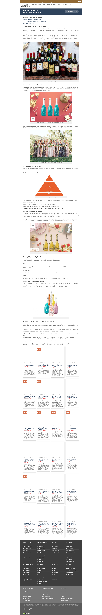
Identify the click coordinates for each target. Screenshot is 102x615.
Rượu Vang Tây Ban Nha (28, 577)
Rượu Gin (39, 572)
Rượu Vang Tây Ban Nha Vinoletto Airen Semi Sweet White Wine (29, 428)
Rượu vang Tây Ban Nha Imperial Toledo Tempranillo (72, 397)
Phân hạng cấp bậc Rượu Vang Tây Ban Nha (32, 19)
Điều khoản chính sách (66, 600)
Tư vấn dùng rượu (26, 594)
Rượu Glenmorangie (41, 554)
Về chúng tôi (63, 591)
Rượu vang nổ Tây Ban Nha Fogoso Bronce (71, 460)
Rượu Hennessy (55, 546)
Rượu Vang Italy (26, 572)
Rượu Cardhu (40, 559)
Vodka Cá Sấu (69, 546)
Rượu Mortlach (40, 552)
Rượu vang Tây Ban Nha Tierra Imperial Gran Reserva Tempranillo (57, 524)
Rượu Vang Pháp (26, 574)
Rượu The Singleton (41, 557)
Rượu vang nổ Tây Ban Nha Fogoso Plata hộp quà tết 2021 (71, 428)
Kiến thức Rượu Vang (27, 591)
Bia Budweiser (55, 572)
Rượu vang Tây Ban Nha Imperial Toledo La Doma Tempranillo (57, 365)
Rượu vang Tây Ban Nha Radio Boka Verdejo (43, 397)
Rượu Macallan (40, 546)
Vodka (59, 4)
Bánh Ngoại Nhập (69, 574)
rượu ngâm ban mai (70, 561)
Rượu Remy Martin (55, 552)
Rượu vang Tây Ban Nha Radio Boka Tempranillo (29, 397)
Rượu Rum (39, 570)
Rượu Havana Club (41, 568)
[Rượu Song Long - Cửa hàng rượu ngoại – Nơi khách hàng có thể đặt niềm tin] (25, 6)
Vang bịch (71, 4)
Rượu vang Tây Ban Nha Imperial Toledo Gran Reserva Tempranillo (29, 524)
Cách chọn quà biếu (27, 596)
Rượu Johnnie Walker (27, 546)
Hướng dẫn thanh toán (46, 591)
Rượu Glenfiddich (41, 548)
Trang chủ (25, 12)
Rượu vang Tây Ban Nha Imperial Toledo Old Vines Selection (71, 524)
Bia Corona (54, 570)
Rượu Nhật (34, 6)
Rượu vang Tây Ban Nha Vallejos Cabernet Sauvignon (29, 365)
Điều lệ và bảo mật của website (67, 598)
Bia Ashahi (54, 568)
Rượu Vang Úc (26, 568)
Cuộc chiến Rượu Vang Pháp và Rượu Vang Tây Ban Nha (34, 21)
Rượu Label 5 (25, 554)
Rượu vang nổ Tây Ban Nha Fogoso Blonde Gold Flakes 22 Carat (43, 524)
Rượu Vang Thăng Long (42, 581)
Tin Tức (62, 596)
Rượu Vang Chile (26, 570)
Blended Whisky (41, 4)
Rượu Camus (54, 554)
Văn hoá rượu (26, 598)
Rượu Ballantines (26, 550)
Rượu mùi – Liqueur (41, 577)
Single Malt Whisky (51, 4)
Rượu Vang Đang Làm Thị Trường (28, 580)
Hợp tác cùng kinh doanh (47, 594)
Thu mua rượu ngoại (46, 596)
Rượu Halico (68, 554)
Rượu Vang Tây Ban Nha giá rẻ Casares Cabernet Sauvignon (43, 365)
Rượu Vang (64, 4)
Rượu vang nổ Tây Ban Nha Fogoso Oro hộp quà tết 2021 (57, 492)
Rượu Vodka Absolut (70, 552)
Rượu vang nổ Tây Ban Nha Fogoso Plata (57, 428)
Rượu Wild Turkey (26, 557)
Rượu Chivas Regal (27, 548)
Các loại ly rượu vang (70, 568)
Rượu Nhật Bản (69, 557)
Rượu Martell (54, 548)
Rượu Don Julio (40, 583)
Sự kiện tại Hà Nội (26, 600)
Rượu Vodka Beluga (70, 550)
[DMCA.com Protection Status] (26, 613)
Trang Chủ (34, 4)
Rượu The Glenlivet (41, 550)
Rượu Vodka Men (69, 548)
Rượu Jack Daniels (27, 552)
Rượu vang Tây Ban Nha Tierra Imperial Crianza (43, 492)
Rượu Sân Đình (40, 579)
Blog (62, 594)
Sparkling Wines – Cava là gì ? (29, 23)
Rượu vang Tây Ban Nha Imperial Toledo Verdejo (56, 397)
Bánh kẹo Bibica (69, 572)
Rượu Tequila (40, 574)
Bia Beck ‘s (54, 577)
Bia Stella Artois (55, 579)
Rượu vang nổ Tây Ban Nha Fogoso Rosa (43, 460)
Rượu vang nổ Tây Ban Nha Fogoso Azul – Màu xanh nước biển (29, 460)
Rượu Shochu (69, 559)
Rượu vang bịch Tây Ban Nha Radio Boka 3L (29, 492)
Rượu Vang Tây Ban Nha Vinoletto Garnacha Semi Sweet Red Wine (42, 428)
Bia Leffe (54, 574)
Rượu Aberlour (40, 561)
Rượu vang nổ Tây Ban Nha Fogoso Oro (57, 460)
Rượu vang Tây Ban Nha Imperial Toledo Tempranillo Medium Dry (72, 365)
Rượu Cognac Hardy (56, 550)
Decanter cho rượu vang (71, 570)
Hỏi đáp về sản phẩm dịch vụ (48, 598)
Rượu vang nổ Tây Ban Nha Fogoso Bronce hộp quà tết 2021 (72, 492)
